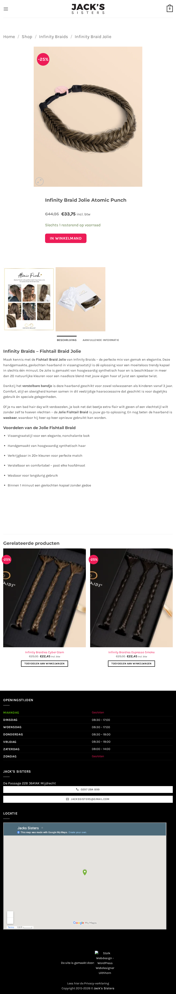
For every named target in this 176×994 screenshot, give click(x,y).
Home (9, 36)
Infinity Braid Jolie (93, 36)
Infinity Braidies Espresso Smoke (131, 652)
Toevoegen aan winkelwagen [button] (44, 663)
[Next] (172, 611)
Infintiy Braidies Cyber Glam (44, 652)
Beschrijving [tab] (67, 340)
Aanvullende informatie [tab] (101, 340)
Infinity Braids (53, 36)
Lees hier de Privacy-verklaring (88, 983)
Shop (27, 36)
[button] (5, 9)
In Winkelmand (66, 238)
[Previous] (3, 611)
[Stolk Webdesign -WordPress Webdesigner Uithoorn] (105, 963)
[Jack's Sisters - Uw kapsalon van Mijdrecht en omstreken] (88, 9)
